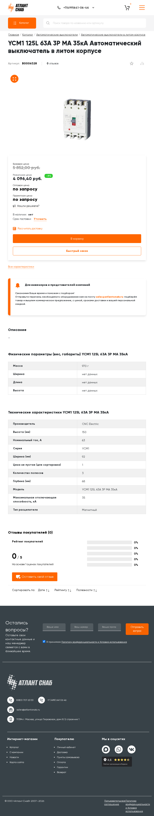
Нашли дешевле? (28, 206)
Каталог (24, 22)
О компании (16, 752)
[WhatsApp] (119, 747)
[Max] (106, 749)
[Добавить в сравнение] (132, 64)
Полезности (84, 590)
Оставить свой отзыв (37, 577)
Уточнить (40, 218)
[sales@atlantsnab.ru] (23, 709)
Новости (14, 757)
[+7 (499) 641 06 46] (52, 700)
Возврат (61, 772)
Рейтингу (61, 590)
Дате (41, 590)
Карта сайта (17, 762)
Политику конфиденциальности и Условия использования (94, 642)
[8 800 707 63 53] (20, 700)
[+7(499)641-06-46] (75, 8)
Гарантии (62, 767)
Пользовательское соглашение (115, 802)
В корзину (77, 238)
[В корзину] (127, 8)
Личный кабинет (66, 747)
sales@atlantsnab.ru (109, 296)
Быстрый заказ (77, 251)
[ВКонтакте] (132, 747)
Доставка (62, 752)
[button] (137, 629)
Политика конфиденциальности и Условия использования (138, 805)
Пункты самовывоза (68, 757)
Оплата (61, 762)
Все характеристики (21, 266)
